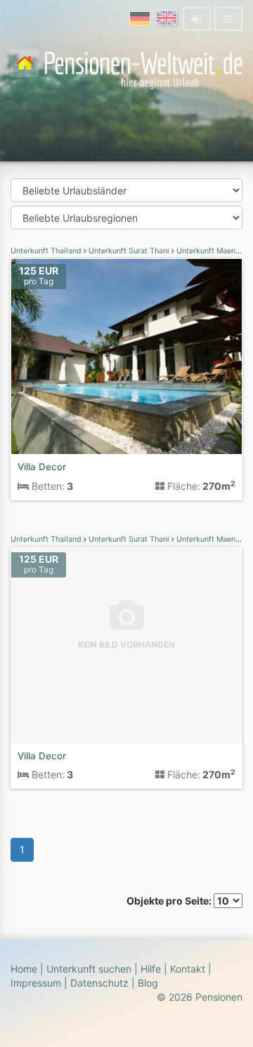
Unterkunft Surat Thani (128, 250)
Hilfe (151, 969)
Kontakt (187, 969)
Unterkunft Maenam (210, 250)
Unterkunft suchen (88, 969)
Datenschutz (99, 983)
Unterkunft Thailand (47, 250)
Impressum (36, 983)
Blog (148, 983)
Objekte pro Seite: (170, 901)
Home (24, 969)
